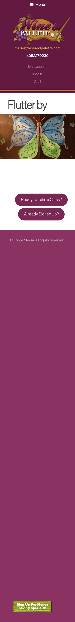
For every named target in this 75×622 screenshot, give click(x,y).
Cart (37, 81)
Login (37, 74)
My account (37, 66)
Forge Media (24, 240)
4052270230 (37, 55)
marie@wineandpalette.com (38, 48)
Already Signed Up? (41, 214)
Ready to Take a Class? (41, 200)
